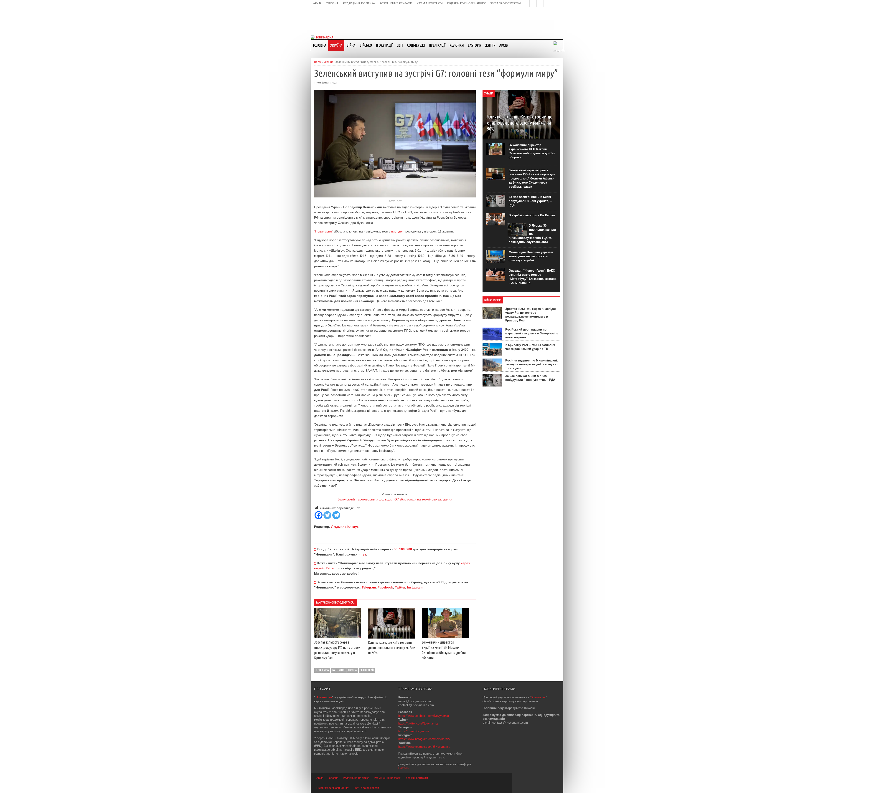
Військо (365, 45)
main (341, 670)
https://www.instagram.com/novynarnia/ (424, 739)
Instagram (414, 587)
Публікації (437, 45)
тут (363, 554)
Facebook (385, 587)
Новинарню (538, 697)
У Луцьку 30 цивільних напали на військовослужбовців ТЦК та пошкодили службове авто (532, 234)
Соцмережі (416, 45)
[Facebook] (319, 515)
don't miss (322, 670)
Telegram (369, 587)
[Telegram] (336, 515)
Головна (319, 45)
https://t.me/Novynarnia (413, 731)
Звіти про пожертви (366, 788)
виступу (397, 231)
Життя (490, 45)
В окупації (384, 45)
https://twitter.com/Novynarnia (418, 723)
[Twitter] (327, 515)
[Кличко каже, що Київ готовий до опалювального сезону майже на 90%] (391, 637)
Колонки (457, 45)
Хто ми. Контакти (417, 778)
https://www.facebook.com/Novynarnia (423, 715)
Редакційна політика (356, 778)
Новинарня (323, 231)
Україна (336, 45)
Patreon (403, 768)
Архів (503, 45)
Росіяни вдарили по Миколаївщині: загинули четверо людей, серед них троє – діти (531, 364)
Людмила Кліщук (344, 526)
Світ (400, 45)
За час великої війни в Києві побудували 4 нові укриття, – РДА (530, 201)
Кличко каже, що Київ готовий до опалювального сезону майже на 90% (391, 647)
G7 (333, 670)
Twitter (400, 587)
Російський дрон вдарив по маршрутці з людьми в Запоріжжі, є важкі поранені (531, 333)
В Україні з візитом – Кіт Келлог (532, 215)
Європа (352, 670)
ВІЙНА (350, 45)
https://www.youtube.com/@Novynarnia (424, 746)
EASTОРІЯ (474, 45)
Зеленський (367, 670)
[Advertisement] (437, 20)
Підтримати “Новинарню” (332, 788)
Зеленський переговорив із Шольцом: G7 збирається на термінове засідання (395, 499)
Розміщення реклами (387, 778)
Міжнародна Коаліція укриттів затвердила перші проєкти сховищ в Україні (531, 256)
